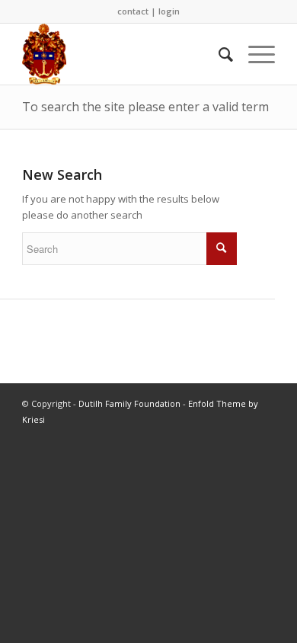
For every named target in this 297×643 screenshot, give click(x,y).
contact (132, 11)
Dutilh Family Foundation (129, 403)
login (169, 11)
